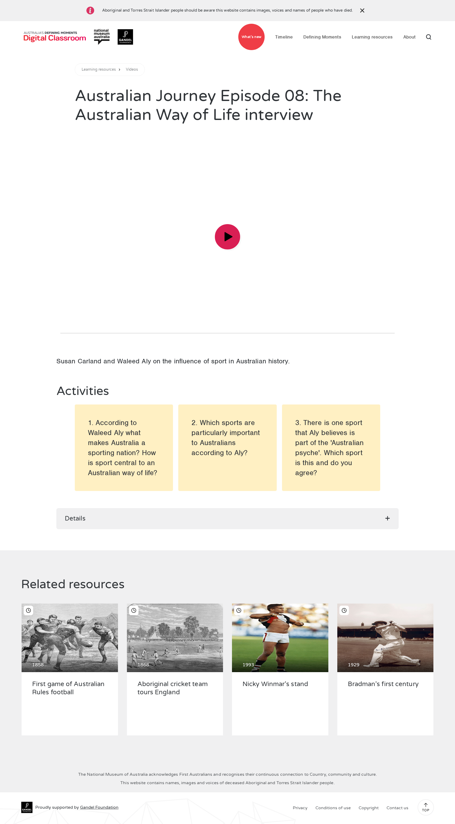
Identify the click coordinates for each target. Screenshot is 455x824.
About (409, 37)
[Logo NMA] (102, 37)
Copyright (369, 808)
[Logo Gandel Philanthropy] (125, 37)
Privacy (300, 808)
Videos (132, 70)
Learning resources (372, 37)
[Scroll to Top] (426, 805)
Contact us (397, 808)
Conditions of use (333, 808)
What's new (251, 37)
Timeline (284, 37)
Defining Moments (322, 37)
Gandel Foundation (99, 807)
